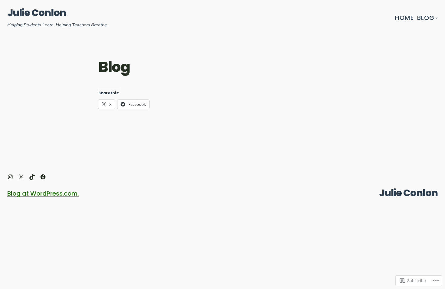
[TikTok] (32, 177)
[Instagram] (10, 177)
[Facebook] (43, 177)
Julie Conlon (36, 12)
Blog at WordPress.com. (43, 193)
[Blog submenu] (436, 18)
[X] (21, 177)
